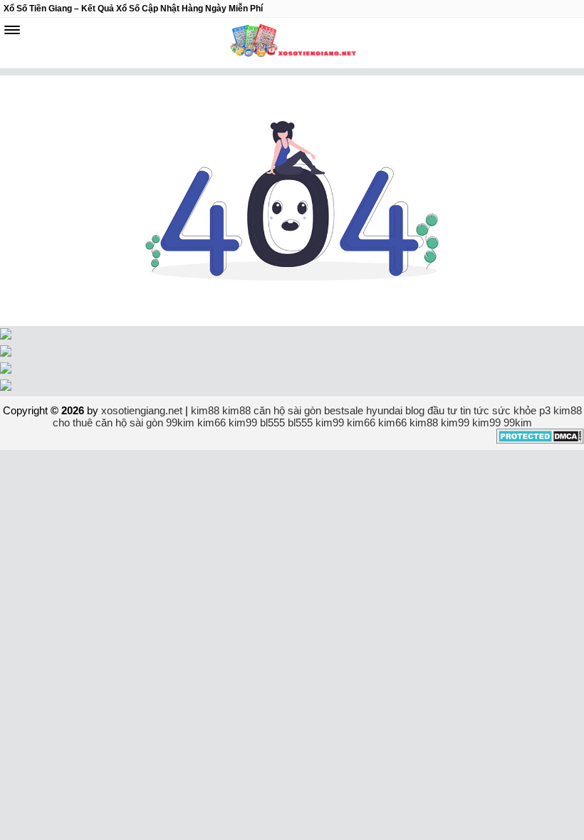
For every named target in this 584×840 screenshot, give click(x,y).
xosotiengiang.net (143, 410)
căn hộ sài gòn (287, 410)
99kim (180, 422)
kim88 (205, 410)
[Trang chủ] (292, 322)
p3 (545, 410)
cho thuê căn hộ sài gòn (108, 422)
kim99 (243, 422)
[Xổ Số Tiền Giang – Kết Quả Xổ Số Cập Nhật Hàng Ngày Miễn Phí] (292, 43)
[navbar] (12, 29)
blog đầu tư (431, 410)
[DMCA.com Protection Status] (540, 440)
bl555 (272, 422)
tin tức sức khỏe (498, 410)
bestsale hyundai (363, 410)
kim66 (211, 422)
